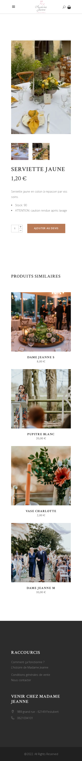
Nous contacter (21, 680)
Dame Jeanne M (41, 588)
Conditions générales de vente (30, 675)
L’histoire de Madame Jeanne (29, 667)
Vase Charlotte (41, 511)
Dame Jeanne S (41, 357)
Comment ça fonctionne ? (27, 662)
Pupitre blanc (41, 434)
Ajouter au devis (46, 228)
